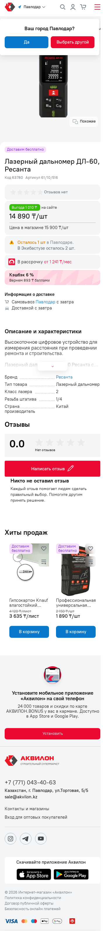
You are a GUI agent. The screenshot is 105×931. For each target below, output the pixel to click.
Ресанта (64, 377)
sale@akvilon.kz (21, 797)
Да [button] (26, 42)
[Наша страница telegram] (26, 838)
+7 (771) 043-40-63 (30, 782)
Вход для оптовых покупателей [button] (36, 817)
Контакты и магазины (27, 808)
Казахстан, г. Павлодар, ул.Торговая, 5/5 (46, 790)
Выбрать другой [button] (73, 42)
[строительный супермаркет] (10, 7)
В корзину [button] (29, 631)
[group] (27, 192)
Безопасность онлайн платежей (33, 909)
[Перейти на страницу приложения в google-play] (71, 875)
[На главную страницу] (33, 761)
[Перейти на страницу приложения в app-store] (33, 875)
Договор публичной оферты (29, 903)
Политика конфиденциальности (33, 898)
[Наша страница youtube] (41, 838)
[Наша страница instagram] (10, 838)
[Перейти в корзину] (83, 7)
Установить (53, 733)
